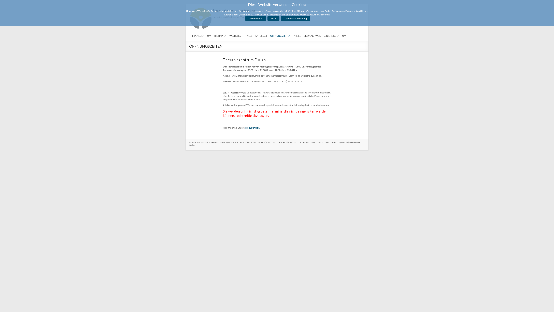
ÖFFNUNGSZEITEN (280, 35)
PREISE (297, 35)
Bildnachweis (309, 142)
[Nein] (550, 13)
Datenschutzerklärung (326, 142)
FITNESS (248, 35)
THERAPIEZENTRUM (200, 35)
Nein (273, 18)
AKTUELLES (261, 35)
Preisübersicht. (252, 127)
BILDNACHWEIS (312, 35)
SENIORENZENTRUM (335, 35)
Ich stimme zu (255, 18)
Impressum (343, 142)
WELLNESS (235, 35)
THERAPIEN (220, 35)
